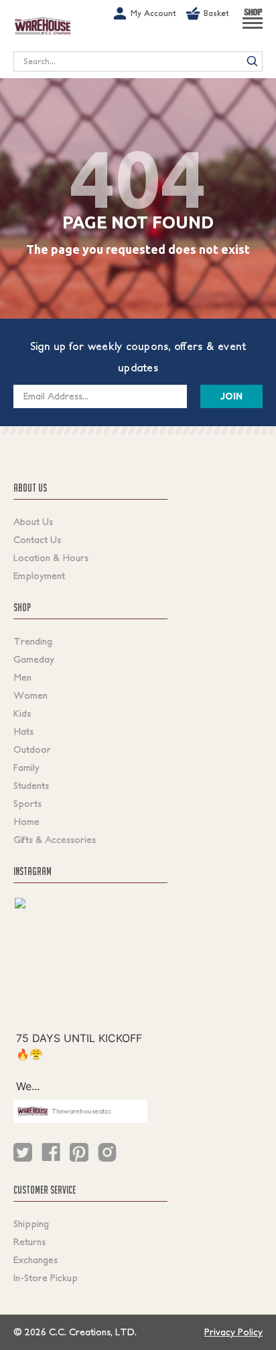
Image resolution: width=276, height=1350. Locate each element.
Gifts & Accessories (54, 839)
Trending (32, 641)
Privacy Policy (233, 1332)
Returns (29, 1241)
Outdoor (32, 749)
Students (31, 785)
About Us (33, 521)
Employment (39, 575)
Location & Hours (50, 557)
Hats (23, 731)
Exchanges (35, 1259)
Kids (22, 713)
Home (26, 821)
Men (22, 677)
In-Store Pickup (45, 1278)
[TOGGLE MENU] (253, 29)
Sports (27, 803)
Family (26, 767)
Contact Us (37, 539)
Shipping (31, 1223)
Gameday (33, 659)
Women (30, 695)
